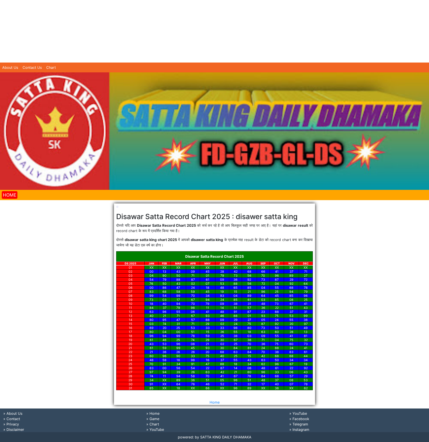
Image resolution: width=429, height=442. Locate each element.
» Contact (11, 419)
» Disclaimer (13, 429)
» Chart (152, 424)
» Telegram (298, 424)
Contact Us (32, 67)
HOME (9, 195)
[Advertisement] (134, 31)
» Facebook (299, 419)
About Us (10, 67)
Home (215, 402)
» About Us (12, 413)
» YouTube (155, 429)
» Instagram (299, 429)
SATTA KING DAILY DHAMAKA (225, 437)
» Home (153, 413)
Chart (51, 67)
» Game (152, 419)
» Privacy (11, 424)
